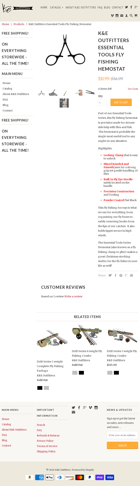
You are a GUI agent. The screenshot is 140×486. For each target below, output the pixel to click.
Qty (100, 96)
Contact (117, 7)
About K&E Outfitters (81, 7)
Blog (107, 7)
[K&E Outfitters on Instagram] (117, 16)
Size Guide (133, 88)
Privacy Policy (45, 440)
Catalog (56, 7)
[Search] (131, 16)
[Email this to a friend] (130, 275)
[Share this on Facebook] (114, 275)
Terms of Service (47, 446)
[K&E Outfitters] (17, 8)
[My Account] (126, 16)
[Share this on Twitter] (109, 275)
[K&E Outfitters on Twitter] (126, 8)
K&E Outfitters (63, 469)
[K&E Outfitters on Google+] (136, 8)
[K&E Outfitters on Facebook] (131, 8)
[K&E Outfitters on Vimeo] (112, 16)
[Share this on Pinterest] (120, 275)
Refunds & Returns (48, 435)
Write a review (73, 296)
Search (41, 425)
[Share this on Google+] (125, 275)
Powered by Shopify (83, 469)
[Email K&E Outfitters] (121, 16)
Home (44, 7)
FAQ (100, 7)
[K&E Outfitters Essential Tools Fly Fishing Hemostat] (65, 48)
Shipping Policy (46, 451)
